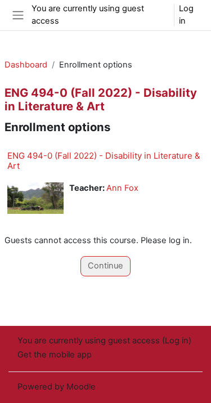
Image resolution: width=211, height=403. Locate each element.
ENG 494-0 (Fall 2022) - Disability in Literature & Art (103, 160)
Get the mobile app (54, 355)
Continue (105, 266)
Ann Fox (122, 188)
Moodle (81, 387)
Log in (186, 14)
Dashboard (26, 65)
